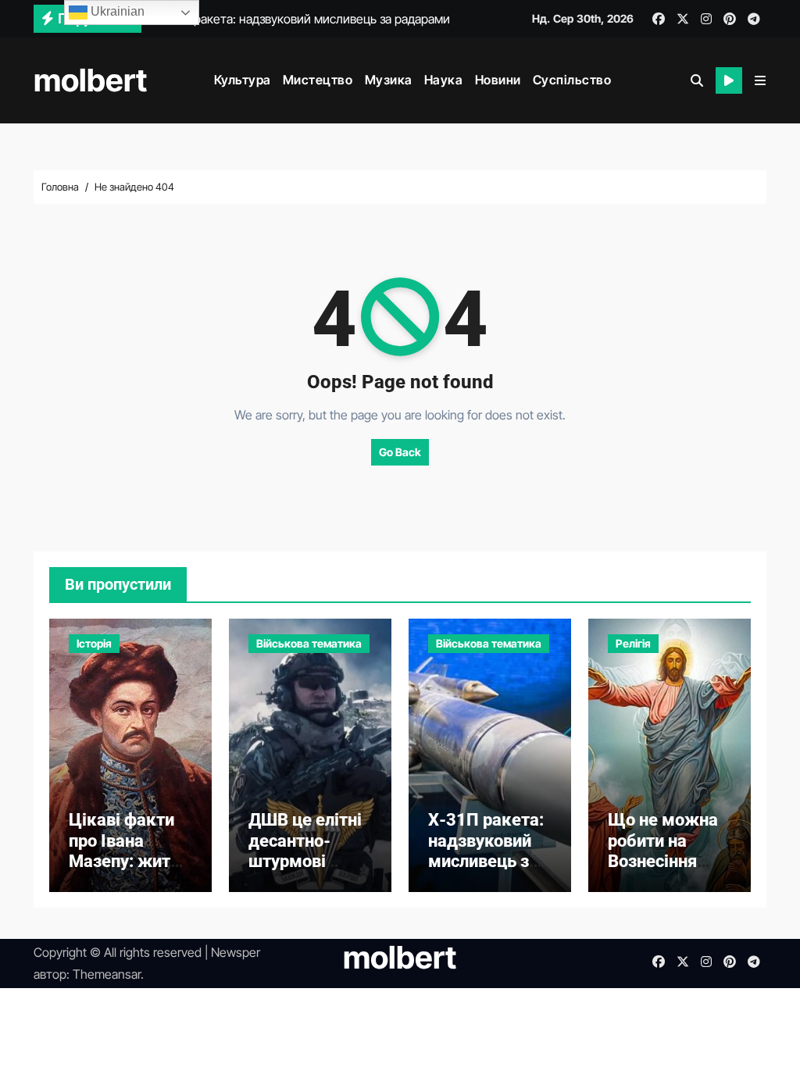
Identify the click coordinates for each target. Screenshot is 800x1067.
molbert (90, 80)
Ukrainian (116, 11)
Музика (388, 79)
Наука (443, 79)
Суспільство (572, 79)
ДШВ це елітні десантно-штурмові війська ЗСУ (305, 850)
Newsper (235, 952)
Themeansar (107, 974)
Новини (498, 79)
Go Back (400, 452)
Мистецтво (318, 79)
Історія (94, 643)
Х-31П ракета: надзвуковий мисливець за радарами (486, 850)
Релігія (633, 643)
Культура (242, 79)
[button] (760, 80)
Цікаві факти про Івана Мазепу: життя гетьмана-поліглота (128, 861)
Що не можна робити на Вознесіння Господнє (663, 850)
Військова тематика (309, 643)
